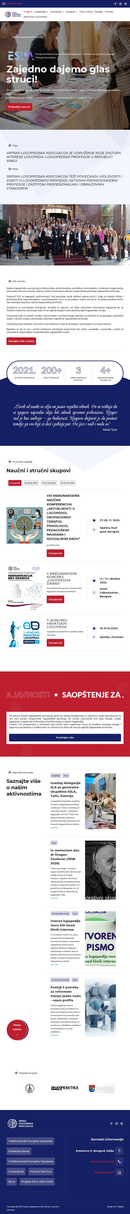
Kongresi (70, 12)
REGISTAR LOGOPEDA (35, 17)
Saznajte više (55, 553)
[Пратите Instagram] (120, 4)
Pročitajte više (65, 737)
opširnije (54, 827)
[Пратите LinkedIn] (125, 4)
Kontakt (109, 12)
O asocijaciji (16, 1171)
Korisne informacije (60, 913)
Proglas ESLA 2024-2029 (37, 1181)
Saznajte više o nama (21, 341)
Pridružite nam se (19, 107)
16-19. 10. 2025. (68, 483)
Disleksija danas (18, 1151)
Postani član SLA (41, 1171)
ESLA (11, 1181)
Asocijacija (55, 12)
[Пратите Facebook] (115, 4)
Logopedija (40, 12)
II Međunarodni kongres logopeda (30, 1161)
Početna (27, 12)
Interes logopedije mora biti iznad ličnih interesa (65, 925)
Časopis (99, 12)
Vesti (66, 775)
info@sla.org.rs (14, 3)
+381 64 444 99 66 (102, 1161)
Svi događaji (15, 483)
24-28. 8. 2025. (31, 483)
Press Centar (86, 12)
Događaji (56, 775)
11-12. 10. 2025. (49, 483)
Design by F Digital (115, 1206)
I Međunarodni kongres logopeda (30, 1141)
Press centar (17, 1027)
